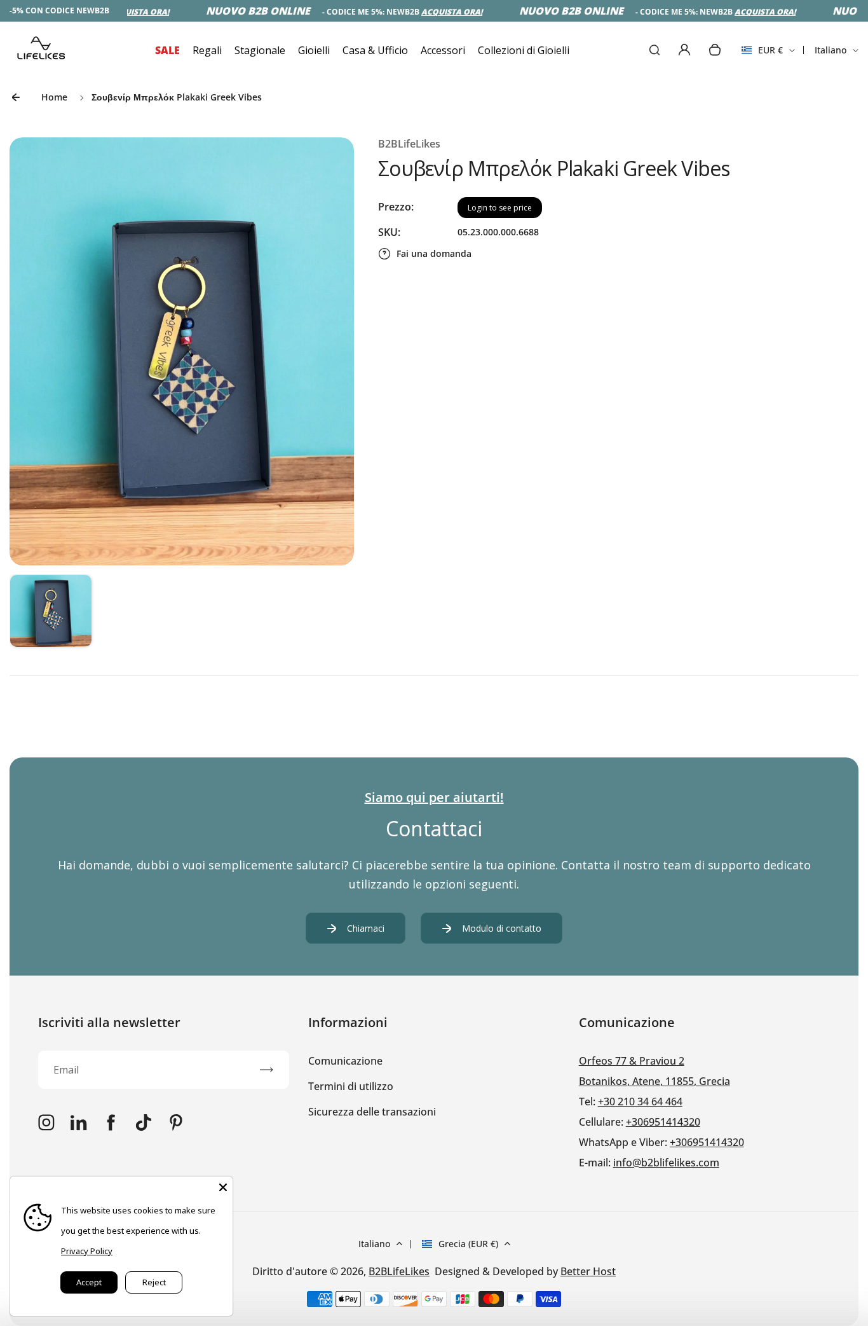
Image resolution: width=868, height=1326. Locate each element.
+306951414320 (663, 1122)
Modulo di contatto (501, 928)
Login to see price (500, 207)
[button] (51, 615)
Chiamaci (365, 928)
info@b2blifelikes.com (666, 1163)
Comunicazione (345, 1061)
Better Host (588, 1271)
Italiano (830, 50)
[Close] (223, 1186)
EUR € (762, 54)
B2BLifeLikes (399, 1271)
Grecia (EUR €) (468, 1244)
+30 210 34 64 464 (640, 1101)
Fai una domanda (434, 253)
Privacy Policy (86, 1251)
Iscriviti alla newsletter (109, 1022)
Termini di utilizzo (350, 1086)
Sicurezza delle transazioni (372, 1112)
